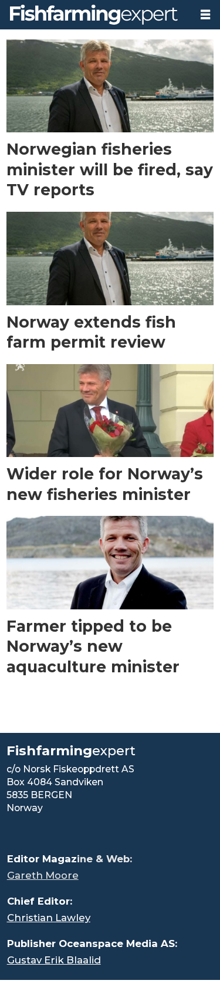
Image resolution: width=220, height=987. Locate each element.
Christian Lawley (48, 917)
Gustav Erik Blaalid (54, 960)
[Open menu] (205, 14)
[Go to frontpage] (95, 15)
